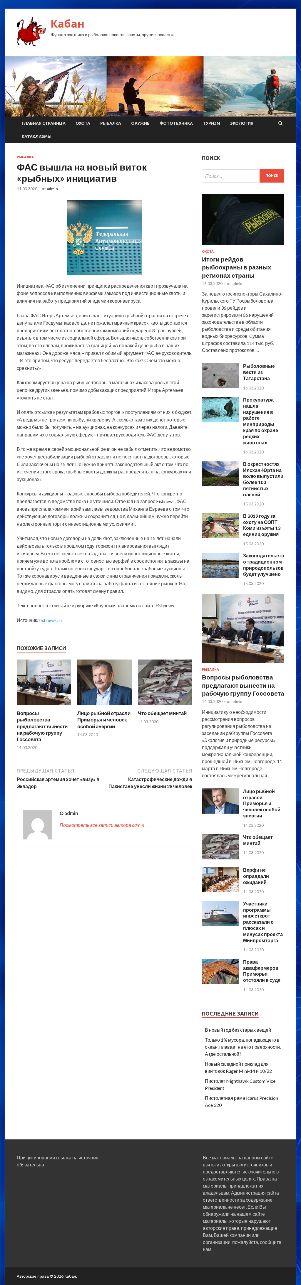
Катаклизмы (36, 136)
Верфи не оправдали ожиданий (256, 876)
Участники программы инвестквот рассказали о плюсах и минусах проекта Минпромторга (263, 922)
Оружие (140, 123)
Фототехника (176, 123)
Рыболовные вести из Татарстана (259, 372)
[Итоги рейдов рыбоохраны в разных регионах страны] (243, 246)
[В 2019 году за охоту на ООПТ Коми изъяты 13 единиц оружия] (220, 536)
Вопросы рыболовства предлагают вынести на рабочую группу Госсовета (42, 726)
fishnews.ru (50, 620)
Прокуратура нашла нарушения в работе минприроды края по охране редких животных (260, 421)
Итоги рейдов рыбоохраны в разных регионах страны (236, 267)
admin (52, 188)
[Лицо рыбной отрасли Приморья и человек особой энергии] (104, 706)
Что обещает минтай (162, 713)
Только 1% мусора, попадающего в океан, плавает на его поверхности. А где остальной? (243, 1047)
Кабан (67, 23)
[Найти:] (243, 176)
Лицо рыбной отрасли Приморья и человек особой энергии (104, 719)
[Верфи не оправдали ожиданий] (220, 890)
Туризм (211, 123)
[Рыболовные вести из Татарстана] (220, 386)
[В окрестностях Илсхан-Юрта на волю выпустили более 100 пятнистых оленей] (220, 484)
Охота (83, 123)
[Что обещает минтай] (165, 706)
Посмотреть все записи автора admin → (105, 825)
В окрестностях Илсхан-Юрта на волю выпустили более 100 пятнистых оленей (263, 479)
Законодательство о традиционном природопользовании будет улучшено (269, 564)
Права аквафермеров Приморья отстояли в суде (261, 971)
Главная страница (44, 123)
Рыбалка (110, 123)
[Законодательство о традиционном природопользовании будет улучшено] (220, 576)
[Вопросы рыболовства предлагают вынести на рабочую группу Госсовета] (44, 706)
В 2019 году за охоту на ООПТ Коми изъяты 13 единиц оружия (261, 525)
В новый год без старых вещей (238, 1030)
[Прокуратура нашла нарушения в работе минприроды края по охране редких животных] (220, 420)
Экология (241, 123)
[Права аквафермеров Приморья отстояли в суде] (220, 982)
